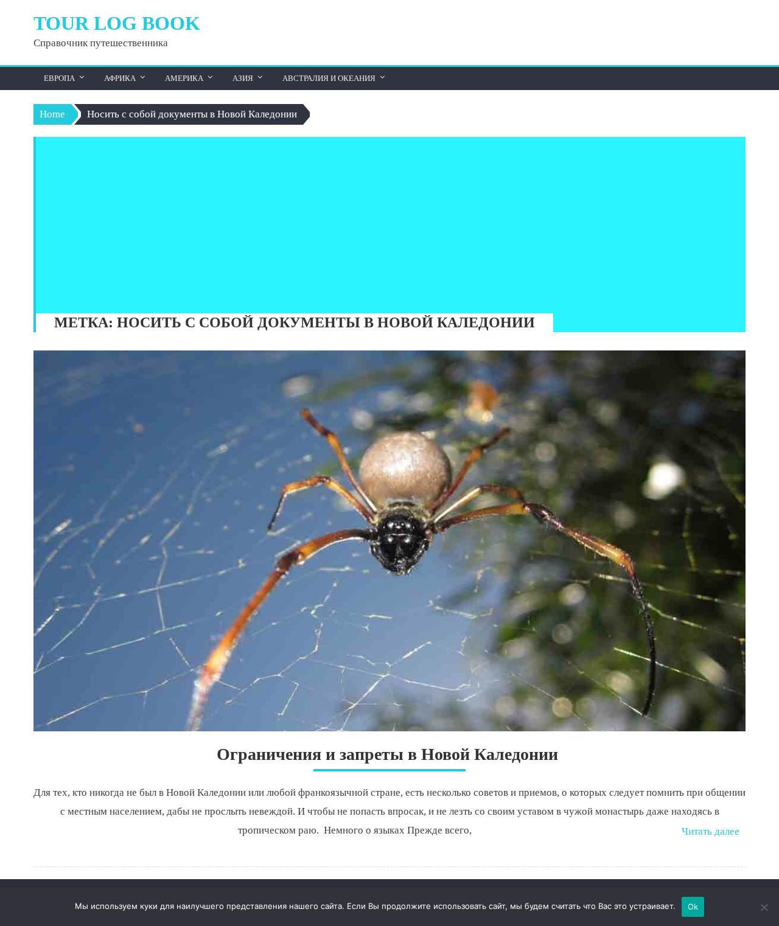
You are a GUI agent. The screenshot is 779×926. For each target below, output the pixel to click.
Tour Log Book (116, 23)
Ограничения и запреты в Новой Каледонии (389, 754)
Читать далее (710, 831)
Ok (693, 906)
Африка (120, 78)
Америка (184, 78)
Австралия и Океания (329, 78)
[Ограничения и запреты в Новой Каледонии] (389, 540)
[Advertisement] (384, 222)
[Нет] (764, 907)
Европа (59, 78)
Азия (242, 78)
